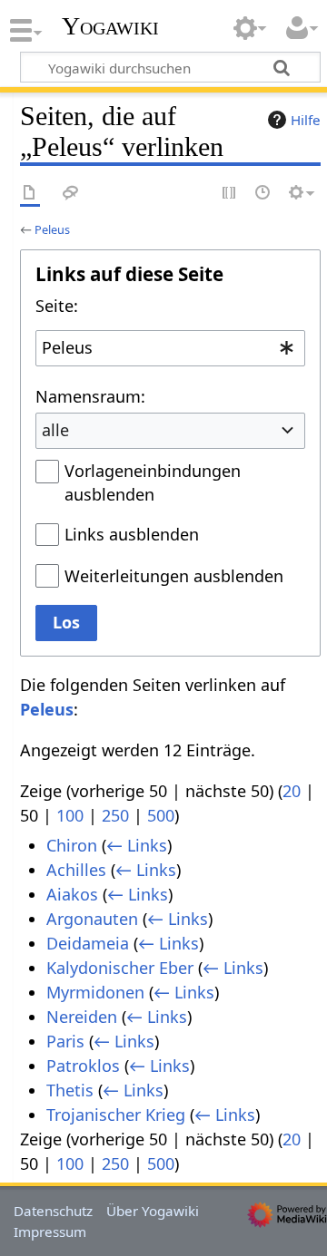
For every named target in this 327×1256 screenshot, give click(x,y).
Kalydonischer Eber (119, 968)
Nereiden (81, 1016)
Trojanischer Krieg (115, 1114)
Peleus (52, 229)
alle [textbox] (55, 430)
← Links (136, 845)
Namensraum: (90, 396)
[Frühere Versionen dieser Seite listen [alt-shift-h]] (263, 193)
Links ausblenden (131, 534)
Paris (65, 1041)
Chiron (71, 845)
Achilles (76, 870)
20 (291, 791)
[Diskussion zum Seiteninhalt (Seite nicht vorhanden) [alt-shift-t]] (71, 193)
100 (70, 815)
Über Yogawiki (152, 1211)
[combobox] (170, 348)
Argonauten (92, 919)
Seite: (56, 305)
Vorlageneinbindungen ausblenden (152, 482)
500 (160, 815)
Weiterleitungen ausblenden (173, 576)
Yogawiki (110, 26)
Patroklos (83, 1065)
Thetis (70, 1090)
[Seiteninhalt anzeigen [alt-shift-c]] (30, 193)
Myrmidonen (95, 992)
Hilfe (306, 120)
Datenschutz (53, 1211)
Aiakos (72, 894)
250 (115, 815)
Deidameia (87, 943)
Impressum (50, 1231)
